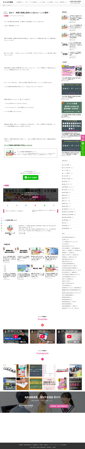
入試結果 (71, 252)
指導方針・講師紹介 (44, 444)
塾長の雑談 (67, 206)
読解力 (75, 306)
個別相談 (64, 252)
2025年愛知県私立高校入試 (68, 237)
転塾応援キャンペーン (67, 308)
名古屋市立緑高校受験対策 (68, 263)
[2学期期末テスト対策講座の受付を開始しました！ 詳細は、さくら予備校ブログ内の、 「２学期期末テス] (36, 384)
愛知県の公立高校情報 (69, 211)
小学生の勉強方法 (66, 285)
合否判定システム (68, 189)
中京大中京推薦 (66, 248)
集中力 (77, 308)
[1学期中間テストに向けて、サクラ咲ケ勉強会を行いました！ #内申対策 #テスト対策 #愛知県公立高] (75, 370)
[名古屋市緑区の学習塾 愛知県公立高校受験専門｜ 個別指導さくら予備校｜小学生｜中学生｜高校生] (8, 2)
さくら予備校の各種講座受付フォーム (27, 151)
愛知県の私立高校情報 (69, 214)
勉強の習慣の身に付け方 (68, 259)
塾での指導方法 (66, 272)
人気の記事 (67, 175)
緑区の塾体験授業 (66, 306)
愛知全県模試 (77, 287)
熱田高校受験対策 (66, 301)
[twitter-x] (22, 233)
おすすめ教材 (67, 164)
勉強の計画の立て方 (67, 261)
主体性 (64, 250)
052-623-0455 (26, 405)
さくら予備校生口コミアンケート (70, 241)
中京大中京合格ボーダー (68, 246)
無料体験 (66, 225)
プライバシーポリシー (54, 444)
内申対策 (66, 181)
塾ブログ (6, 15)
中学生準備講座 (76, 248)
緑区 (74, 301)
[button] (7, 205)
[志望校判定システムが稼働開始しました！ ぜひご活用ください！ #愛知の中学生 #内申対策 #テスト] (62, 370)
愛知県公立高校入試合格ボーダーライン (71, 292)
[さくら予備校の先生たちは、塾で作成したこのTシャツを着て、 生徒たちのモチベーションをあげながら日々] (9, 370)
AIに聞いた (65, 239)
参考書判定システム (68, 186)
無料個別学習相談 (66, 297)
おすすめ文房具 (68, 167)
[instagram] (24, 233)
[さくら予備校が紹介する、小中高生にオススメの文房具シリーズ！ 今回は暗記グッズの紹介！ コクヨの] (22, 370)
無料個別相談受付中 (67, 299)
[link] (20, 233)
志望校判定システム (69, 209)
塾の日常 (66, 198)
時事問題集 (67, 220)
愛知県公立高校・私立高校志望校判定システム (71, 290)
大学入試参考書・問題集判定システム (71, 274)
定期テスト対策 (66, 281)
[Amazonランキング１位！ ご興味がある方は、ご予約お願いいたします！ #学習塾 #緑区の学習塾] (62, 384)
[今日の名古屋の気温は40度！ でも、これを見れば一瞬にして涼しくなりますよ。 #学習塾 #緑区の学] (75, 384)
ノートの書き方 (68, 173)
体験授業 (70, 250)
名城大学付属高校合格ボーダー (69, 270)
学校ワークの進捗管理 (67, 278)
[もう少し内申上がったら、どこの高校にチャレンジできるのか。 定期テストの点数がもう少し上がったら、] (36, 370)
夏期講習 (74, 272)
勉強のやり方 (67, 184)
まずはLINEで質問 (82, 150)
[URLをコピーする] (53, 205)
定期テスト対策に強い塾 (68, 283)
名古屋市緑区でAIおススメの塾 (69, 265)
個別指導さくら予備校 (10, 233)
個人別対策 (78, 250)
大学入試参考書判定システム (69, 276)
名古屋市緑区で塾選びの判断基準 (70, 267)
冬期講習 (64, 257)
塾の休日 (66, 195)
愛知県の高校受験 (68, 217)
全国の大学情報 (68, 178)
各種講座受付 (35, 444)
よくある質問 (63, 444)
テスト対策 (66, 170)
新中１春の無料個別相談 (68, 295)
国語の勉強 (67, 192)
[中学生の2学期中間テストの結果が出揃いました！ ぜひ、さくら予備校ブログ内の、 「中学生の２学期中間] (49, 384)
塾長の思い (67, 203)
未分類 (65, 222)
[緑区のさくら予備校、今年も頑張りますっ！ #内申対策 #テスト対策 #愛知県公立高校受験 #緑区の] (9, 384)
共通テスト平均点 (66, 254)
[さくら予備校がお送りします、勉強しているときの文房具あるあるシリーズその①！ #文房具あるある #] (22, 384)
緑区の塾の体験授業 (67, 303)
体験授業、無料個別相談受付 (25, 444)
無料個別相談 (67, 228)
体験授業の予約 (82, 139)
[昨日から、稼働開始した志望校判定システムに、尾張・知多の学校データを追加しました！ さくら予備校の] (49, 370)
